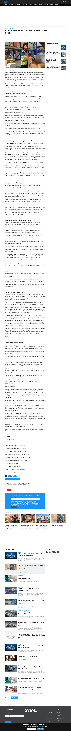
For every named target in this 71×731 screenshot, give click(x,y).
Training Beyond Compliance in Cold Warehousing (28, 657)
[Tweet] (14, 476)
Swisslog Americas (23, 690)
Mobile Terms (21, 505)
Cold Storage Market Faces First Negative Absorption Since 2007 (53, 53)
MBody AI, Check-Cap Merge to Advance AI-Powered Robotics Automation (52, 47)
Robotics (19, 552)
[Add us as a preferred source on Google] (16, 476)
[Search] (63, 2)
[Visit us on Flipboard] (34, 711)
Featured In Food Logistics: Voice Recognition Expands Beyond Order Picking (27, 527)
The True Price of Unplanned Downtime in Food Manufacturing (31, 612)
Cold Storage (20, 575)
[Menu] (66, 2)
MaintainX (22, 615)
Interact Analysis (23, 603)
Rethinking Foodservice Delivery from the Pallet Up (57, 526)
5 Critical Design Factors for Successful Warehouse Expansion (52, 60)
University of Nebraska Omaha (26, 659)
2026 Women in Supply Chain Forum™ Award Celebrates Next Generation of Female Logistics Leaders (31, 635)
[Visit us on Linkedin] (31, 711)
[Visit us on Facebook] (26, 711)
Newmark (22, 580)
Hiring (19, 632)
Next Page (14, 697)
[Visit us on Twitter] (29, 711)
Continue (40, 728)
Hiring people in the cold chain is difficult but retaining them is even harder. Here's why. (31, 661)
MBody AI (22, 556)
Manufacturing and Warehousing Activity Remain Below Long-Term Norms (31, 667)
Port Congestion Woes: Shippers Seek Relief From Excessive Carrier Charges (42, 527)
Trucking (19, 665)
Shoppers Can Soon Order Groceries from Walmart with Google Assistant (12, 527)
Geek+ (21, 625)
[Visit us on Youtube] (36, 711)
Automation (14, 28)
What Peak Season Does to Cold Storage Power (31, 678)
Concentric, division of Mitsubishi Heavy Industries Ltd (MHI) (31, 680)
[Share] (9, 476)
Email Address (14, 497)
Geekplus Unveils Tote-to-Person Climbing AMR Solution (31, 623)
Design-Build (20, 587)
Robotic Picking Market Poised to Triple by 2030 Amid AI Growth (53, 67)
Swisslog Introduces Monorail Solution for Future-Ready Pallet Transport (29, 688)
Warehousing (8, 28)
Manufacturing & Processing (23, 610)
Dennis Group (22, 591)
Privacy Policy (28, 505)
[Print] (6, 476)
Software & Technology (9, 524)
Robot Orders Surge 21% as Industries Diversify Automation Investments (31, 646)
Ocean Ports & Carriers (40, 524)
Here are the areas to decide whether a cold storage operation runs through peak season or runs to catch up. (30, 682)
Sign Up (13, 507)
